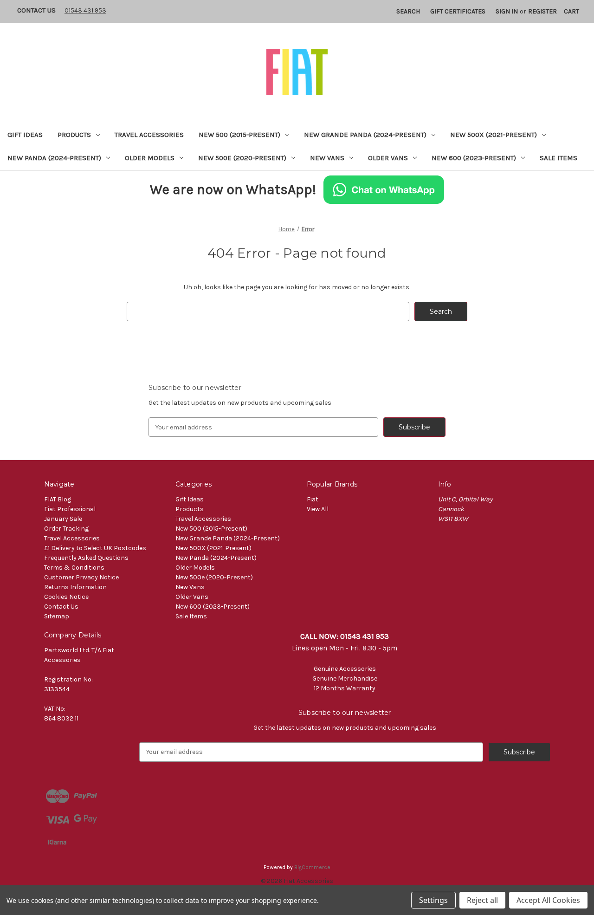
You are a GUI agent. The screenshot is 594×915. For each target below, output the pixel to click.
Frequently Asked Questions (86, 558)
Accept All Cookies (548, 900)
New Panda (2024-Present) (54, 158)
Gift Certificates (457, 11)
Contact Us (36, 10)
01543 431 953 (85, 10)
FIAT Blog (57, 499)
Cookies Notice (66, 597)
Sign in (507, 11)
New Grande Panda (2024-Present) (365, 134)
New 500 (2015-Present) (239, 134)
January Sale (63, 519)
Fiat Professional (70, 509)
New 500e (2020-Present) (242, 158)
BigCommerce (312, 867)
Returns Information (75, 587)
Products (74, 134)
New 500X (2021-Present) (493, 134)
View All (318, 509)
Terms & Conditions (74, 567)
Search (408, 11)
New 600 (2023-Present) (474, 158)
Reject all (482, 900)
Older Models (149, 158)
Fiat (312, 499)
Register (542, 11)
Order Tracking (66, 528)
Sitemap (56, 616)
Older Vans (388, 158)
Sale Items (558, 158)
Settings (433, 900)
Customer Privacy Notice (81, 577)
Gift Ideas (25, 134)
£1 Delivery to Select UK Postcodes (95, 548)
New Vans (327, 158)
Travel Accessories (149, 134)
